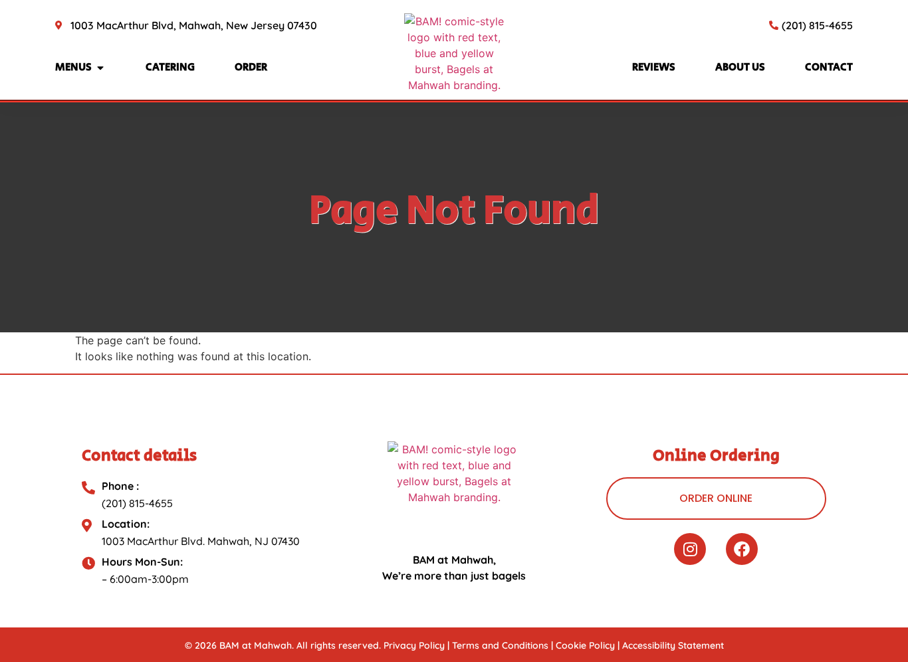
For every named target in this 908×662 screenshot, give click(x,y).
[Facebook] (742, 549)
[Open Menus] (100, 68)
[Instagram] (690, 549)
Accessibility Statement (673, 645)
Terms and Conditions (500, 645)
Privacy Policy (414, 645)
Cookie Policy (585, 645)
